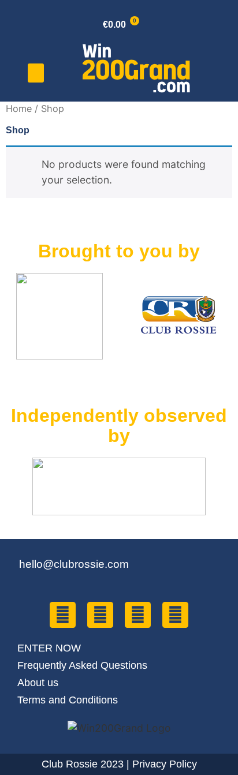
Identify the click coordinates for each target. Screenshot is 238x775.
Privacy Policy (164, 764)
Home (19, 108)
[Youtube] (138, 615)
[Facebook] (63, 615)
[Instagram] (175, 615)
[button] (36, 73)
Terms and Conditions (67, 700)
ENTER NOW (49, 648)
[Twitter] (100, 615)
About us (37, 682)
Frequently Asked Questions (82, 665)
